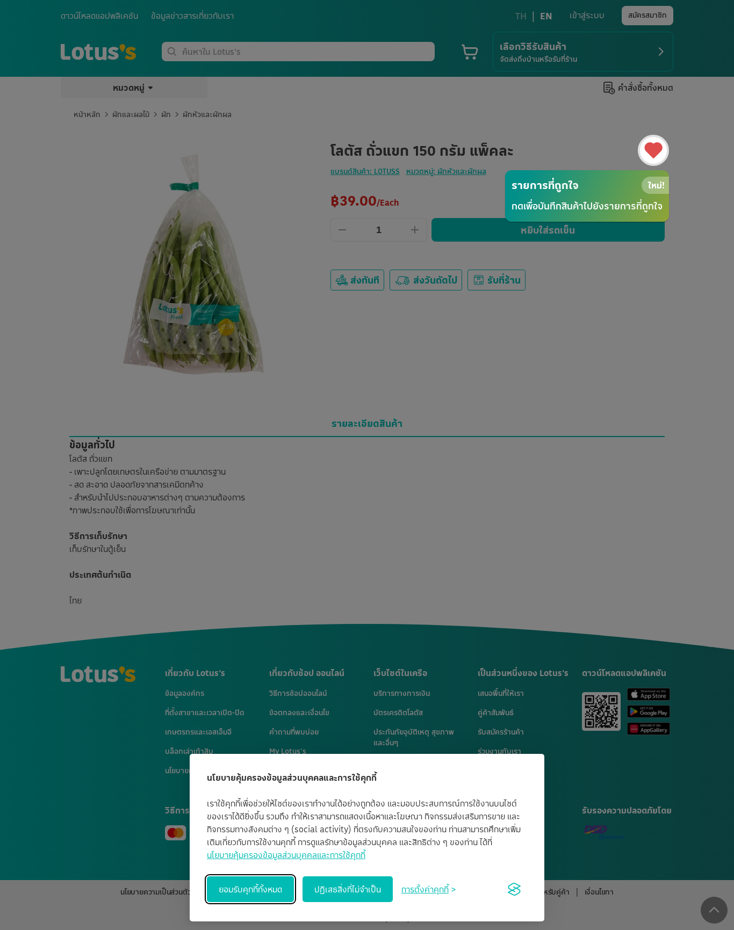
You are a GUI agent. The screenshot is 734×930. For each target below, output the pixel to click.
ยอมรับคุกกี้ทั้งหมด (250, 889)
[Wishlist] (653, 150)
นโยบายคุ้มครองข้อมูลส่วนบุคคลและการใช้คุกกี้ (286, 854)
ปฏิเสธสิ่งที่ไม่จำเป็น (347, 889)
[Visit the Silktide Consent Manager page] (514, 889)
